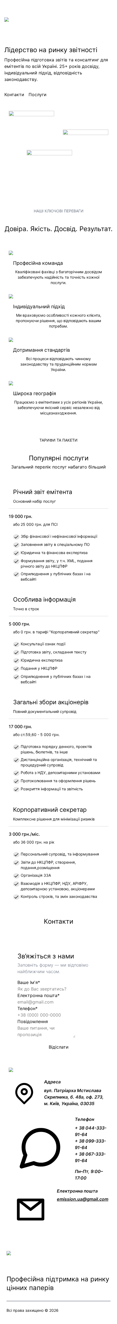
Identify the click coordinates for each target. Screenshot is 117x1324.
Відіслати (59, 1047)
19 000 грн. (20, 516)
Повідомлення (32, 1021)
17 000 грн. (20, 726)
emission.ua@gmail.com (82, 1199)
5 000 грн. (19, 624)
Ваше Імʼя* (28, 982)
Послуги (38, 94)
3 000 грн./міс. (24, 834)
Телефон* (27, 1008)
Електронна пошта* (38, 995)
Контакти (14, 94)
